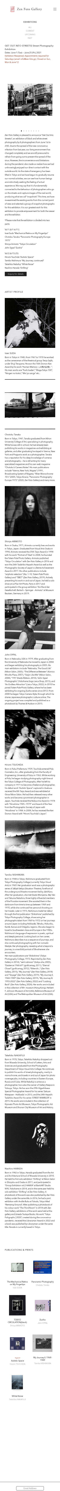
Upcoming (30, 34)
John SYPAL (10, 654)
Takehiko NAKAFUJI (15, 1055)
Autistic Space (17, 1361)
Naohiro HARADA (14, 1168)
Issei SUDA (10, 353)
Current (30, 31)
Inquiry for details (16, 274)
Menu (55, 9)
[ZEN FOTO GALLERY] (26, 9)
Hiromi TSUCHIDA (14, 764)
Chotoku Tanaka (12, 434)
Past (30, 38)
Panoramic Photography (43, 1282)
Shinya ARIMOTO (13, 541)
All (30, 27)
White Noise (17, 1396)
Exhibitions (30, 22)
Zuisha (43, 1320)
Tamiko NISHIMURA (14, 875)
